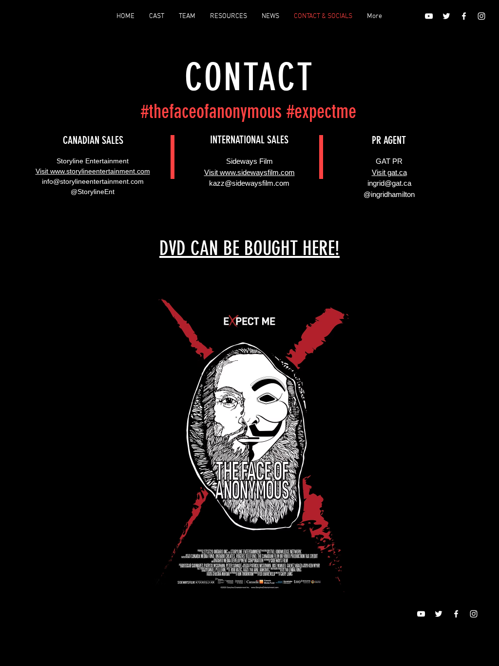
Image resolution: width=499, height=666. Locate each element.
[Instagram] (481, 16)
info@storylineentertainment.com (93, 181)
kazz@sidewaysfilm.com (249, 183)
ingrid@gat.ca (389, 183)
